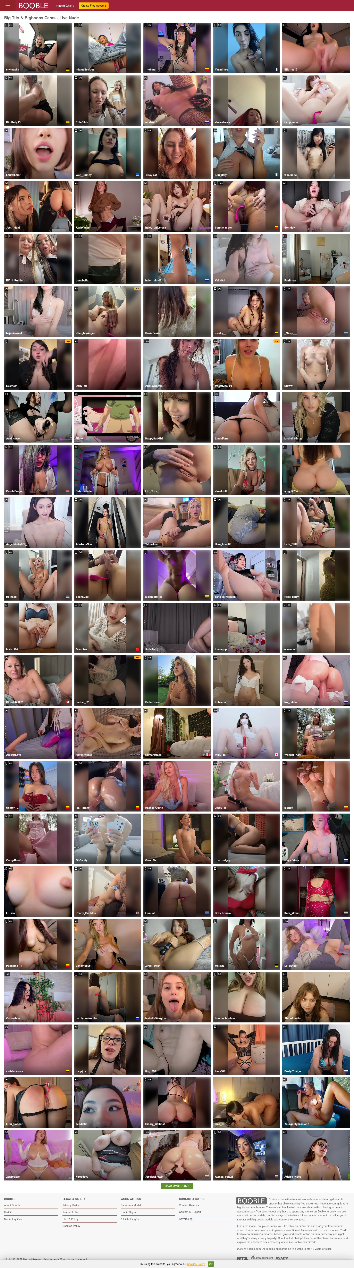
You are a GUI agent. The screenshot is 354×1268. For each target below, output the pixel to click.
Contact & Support (190, 1212)
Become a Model (131, 1205)
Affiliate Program (130, 1219)
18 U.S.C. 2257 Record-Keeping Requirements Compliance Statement (45, 1259)
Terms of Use (70, 1212)
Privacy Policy (71, 1205)
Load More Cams (177, 1186)
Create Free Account (93, 5)
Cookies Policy (71, 1226)
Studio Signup (129, 1212)
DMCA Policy (70, 1219)
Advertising (185, 1219)
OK (211, 1264)
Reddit (8, 1212)
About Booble (12, 1205)
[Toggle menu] (8, 5)
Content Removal (189, 1205)
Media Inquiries (13, 1219)
